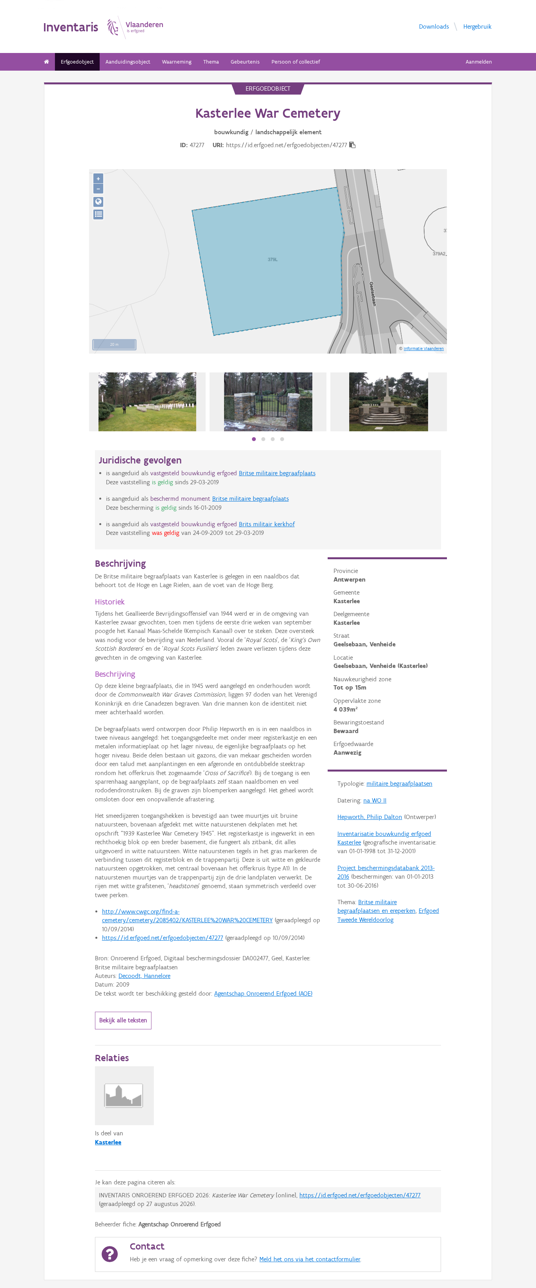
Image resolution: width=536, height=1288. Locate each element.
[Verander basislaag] (98, 214)
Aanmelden (479, 61)
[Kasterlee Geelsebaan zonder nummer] (147, 401)
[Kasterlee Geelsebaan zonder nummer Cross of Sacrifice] (388, 401)
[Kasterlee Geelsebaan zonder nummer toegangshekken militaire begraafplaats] (268, 401)
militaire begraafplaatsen (399, 783)
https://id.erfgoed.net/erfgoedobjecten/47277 (162, 937)
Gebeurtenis (245, 61)
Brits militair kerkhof (267, 524)
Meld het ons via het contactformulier (309, 1259)
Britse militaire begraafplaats (277, 473)
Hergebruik (477, 26)
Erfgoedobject (77, 61)
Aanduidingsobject (128, 61)
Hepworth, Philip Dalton (369, 817)
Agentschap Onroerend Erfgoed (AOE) (263, 993)
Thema (211, 61)
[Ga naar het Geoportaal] (98, 202)
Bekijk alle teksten (123, 1020)
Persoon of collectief (296, 61)
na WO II (375, 800)
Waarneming (176, 61)
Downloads (434, 26)
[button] (254, 439)
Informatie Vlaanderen (424, 348)
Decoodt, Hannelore (144, 976)
